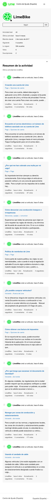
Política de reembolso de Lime (17, 251)
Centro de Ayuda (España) (13, 498)
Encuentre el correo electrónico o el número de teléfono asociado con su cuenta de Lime (24, 125)
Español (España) (40, 498)
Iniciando (8, 293)
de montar (16, 377)
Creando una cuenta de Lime (17, 85)
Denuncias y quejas (12, 216)
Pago (7, 88)
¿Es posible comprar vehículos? (18, 290)
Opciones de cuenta (17, 88)
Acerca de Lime (18, 293)
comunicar (24, 216)
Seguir (26, 25)
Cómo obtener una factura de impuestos (21, 329)
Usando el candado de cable (16, 454)
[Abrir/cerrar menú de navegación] (44, 4)
